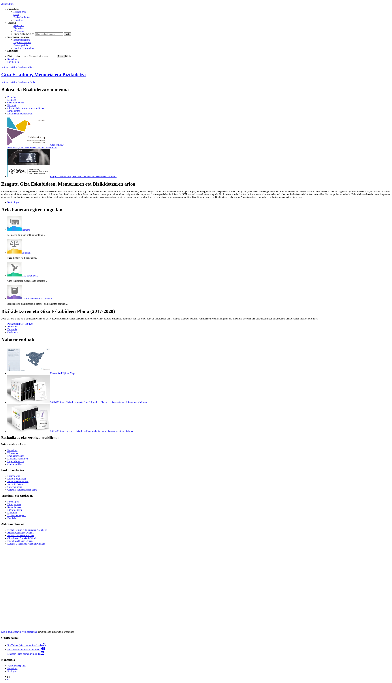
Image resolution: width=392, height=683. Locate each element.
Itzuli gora (12, 671)
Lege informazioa (15, 461)
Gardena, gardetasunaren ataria (22, 489)
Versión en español (16, 665)
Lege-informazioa (22, 42)
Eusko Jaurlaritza (21, 17)
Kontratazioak (14, 507)
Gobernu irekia (14, 487)
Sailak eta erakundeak (17, 481)
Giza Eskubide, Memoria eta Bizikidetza (43, 74)
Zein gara (12, 97)
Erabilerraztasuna (21, 39)
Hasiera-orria (19, 11)
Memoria (11, 100)
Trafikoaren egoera (16, 515)
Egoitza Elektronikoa (23, 48)
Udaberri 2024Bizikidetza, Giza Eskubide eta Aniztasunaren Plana (35, 146)
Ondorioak (12, 332)
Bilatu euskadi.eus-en (23, 34)
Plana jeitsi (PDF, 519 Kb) (20, 324)
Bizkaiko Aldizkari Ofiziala (20, 535)
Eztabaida (12, 329)
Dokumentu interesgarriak (19, 113)
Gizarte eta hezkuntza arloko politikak (25, 108)
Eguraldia (12, 512)
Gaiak (16, 14)
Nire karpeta (13, 62)
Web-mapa (18, 31)
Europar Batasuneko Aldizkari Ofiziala (26, 543)
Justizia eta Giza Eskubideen (18, 82)
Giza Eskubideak (15, 102)
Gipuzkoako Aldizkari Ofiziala (22, 538)
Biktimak (11, 105)
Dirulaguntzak (14, 111)
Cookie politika (20, 45)
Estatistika (12, 518)
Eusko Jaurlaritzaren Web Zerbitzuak (19, 632)
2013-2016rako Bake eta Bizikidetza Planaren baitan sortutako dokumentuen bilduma (91, 431)
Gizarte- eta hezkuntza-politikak (37, 298)
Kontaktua (18, 25)
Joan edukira (7, 3)
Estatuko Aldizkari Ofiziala (20, 541)
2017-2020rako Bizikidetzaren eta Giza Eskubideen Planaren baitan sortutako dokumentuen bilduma (98, 402)
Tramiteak (18, 20)
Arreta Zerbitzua (15, 484)
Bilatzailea (18, 28)
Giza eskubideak (30, 275)
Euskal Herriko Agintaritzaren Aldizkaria (27, 530)
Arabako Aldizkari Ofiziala (20, 532)
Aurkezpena (13, 326)
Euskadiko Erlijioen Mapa (62, 373)
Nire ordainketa (14, 510)
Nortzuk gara (13, 202)
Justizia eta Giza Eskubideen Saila (17, 67)
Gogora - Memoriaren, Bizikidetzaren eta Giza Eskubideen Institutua (83, 176)
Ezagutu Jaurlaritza (16, 478)
